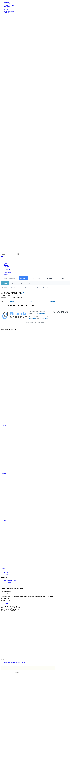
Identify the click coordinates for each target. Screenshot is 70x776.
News (5, 263)
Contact (6, 274)
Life (5, 271)
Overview (13, 288)
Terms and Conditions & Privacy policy (14, 662)
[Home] (35, 61)
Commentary (7, 272)
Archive (6, 574)
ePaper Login (7, 571)
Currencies (28, 288)
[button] (2, 259)
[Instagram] (66, 315)
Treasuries (46, 288)
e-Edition (6, 2)
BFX (22, 292)
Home (5, 262)
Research (52, 301)
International (36, 288)
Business (6, 266)
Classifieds (7, 269)
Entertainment (8, 268)
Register (6, 12)
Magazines (7, 6)
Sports (6, 265)
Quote (12, 301)
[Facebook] (58, 315)
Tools (28, 283)
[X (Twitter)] (54, 315)
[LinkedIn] (62, 315)
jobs (2, 256)
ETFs (21, 283)
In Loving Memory (9, 5)
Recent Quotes (35, 278)
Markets (5, 283)
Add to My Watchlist (25, 299)
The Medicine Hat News (10, 580)
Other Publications (9, 582)
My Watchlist (50, 278)
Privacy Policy (32, 318)
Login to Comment (9, 11)
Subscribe (6, 9)
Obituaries (7, 3)
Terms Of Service (43, 318)
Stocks (13, 283)
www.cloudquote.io (41, 313)
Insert (17, 672)
